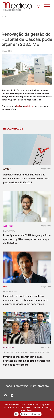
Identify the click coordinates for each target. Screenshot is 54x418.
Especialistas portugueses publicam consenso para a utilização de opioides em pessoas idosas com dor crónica (25, 299)
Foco (9, 386)
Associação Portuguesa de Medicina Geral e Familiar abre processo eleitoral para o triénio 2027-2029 (26, 178)
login (18, 106)
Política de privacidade (30, 414)
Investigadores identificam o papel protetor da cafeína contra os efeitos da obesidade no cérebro (26, 360)
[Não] (50, 409)
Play (33, 386)
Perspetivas (21, 386)
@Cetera (43, 386)
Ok (16, 414)
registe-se (29, 106)
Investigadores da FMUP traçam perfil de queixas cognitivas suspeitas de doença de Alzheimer (27, 239)
